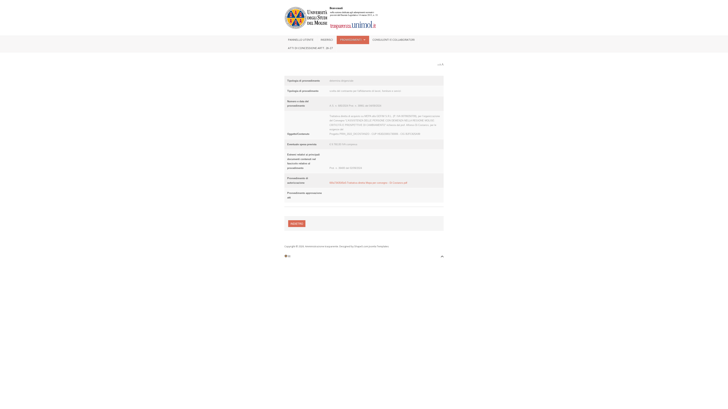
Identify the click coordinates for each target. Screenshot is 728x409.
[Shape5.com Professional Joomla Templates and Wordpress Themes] (292, 256)
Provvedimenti (351, 39)
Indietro (296, 224)
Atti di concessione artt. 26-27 (310, 48)
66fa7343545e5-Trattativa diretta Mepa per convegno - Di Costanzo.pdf (368, 182)
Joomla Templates (379, 246)
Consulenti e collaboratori (394, 39)
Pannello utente (300, 39)
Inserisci (327, 39)
